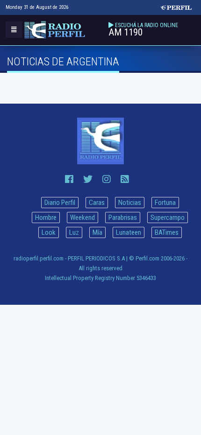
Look (49, 232)
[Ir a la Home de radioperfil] (100, 141)
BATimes (167, 232)
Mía (97, 232)
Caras (97, 202)
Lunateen (128, 232)
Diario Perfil (59, 202)
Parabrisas (122, 217)
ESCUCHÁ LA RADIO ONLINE (146, 25)
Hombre (46, 217)
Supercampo (168, 217)
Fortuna (165, 202)
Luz (74, 232)
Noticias (129, 202)
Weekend (82, 217)
